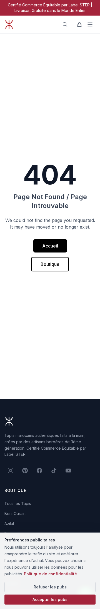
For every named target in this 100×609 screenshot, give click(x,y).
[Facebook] (39, 470)
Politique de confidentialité (50, 573)
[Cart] (79, 24)
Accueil (50, 246)
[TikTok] (54, 470)
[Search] (65, 24)
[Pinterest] (25, 470)
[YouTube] (68, 470)
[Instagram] (10, 470)
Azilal (9, 523)
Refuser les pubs (50, 587)
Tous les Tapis (17, 503)
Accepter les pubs (50, 599)
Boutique (50, 264)
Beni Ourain (15, 513)
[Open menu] (90, 24)
